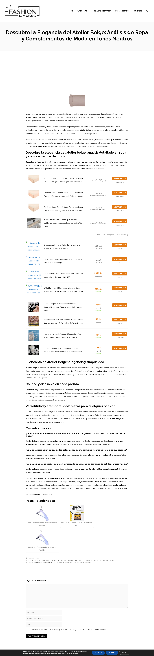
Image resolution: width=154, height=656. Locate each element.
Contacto (138, 11)
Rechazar (112, 653)
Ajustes (124, 653)
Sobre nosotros (122, 11)
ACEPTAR (98, 653)
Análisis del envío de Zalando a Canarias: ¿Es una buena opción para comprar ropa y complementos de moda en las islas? (71, 560)
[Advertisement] (77, 67)
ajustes (75, 654)
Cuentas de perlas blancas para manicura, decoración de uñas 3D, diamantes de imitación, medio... (63, 307)
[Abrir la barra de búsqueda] (147, 11)
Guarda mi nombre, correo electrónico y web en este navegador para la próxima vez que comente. (67, 630)
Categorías (82, 11)
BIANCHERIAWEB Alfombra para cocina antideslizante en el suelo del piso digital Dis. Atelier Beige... (64, 222)
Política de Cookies (80, 652)
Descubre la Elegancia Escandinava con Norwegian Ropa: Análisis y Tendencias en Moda (59, 562)
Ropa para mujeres (34, 558)
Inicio (71, 11)
